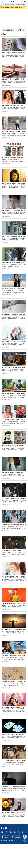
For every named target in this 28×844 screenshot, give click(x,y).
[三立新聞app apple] (5, 837)
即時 (5, 4)
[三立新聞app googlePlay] (16, 837)
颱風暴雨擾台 (10, 4)
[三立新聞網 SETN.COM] (1, 4)
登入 (26, 1)
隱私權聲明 (3, 840)
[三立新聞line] (14, 832)
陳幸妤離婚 (18, 4)
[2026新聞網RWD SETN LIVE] (2, 1)
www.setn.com (14, 840)
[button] (22, 1)
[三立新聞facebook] (6, 832)
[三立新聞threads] (22, 832)
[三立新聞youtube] (2, 832)
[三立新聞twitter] (18, 832)
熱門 (24, 4)
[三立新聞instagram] (10, 832)
